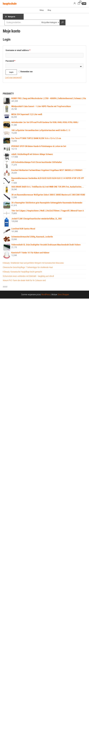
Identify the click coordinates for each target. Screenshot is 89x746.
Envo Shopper (63, 294)
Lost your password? (13, 77)
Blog (49, 10)
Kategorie (11, 17)
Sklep (42, 10)
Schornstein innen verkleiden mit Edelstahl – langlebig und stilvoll (28, 276)
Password (10, 61)
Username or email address (18, 50)
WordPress (45, 294)
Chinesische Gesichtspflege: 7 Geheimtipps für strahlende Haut (28, 267)
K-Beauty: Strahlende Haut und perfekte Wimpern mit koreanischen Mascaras (33, 263)
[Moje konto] (74, 3)
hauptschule (9, 3)
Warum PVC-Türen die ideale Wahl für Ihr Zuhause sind (24, 280)
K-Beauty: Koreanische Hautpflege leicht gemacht (22, 271)
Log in (11, 72)
